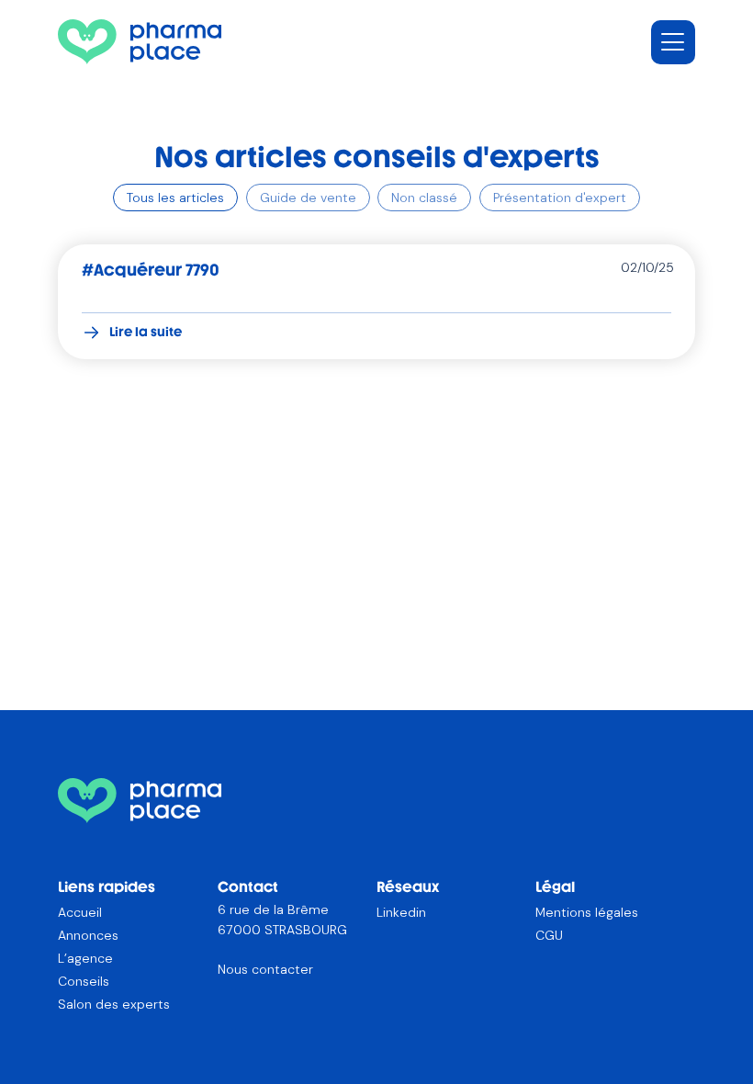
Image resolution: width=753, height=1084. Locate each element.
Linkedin (401, 912)
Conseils (83, 981)
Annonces (88, 935)
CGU (549, 935)
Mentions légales (586, 912)
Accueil (80, 912)
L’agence (85, 958)
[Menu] (673, 42)
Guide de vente (308, 197)
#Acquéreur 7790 (150, 270)
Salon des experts (114, 1004)
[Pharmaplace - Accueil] (139, 41)
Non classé (424, 197)
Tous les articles (175, 197)
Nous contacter (265, 969)
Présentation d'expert (559, 197)
